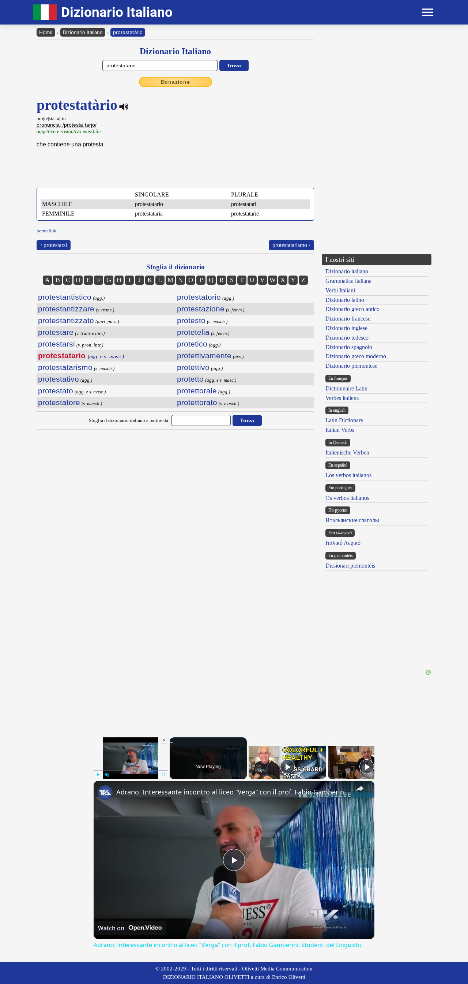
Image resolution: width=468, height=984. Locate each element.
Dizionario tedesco (347, 337)
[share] (359, 788)
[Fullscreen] (163, 774)
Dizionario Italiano (83, 32)
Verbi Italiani (340, 290)
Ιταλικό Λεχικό (343, 543)
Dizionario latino (344, 300)
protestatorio (199, 297)
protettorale (197, 390)
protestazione (200, 308)
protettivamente (204, 355)
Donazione (175, 82)
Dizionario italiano (346, 271)
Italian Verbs (339, 430)
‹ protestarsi (53, 245)
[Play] (98, 774)
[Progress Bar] (131, 770)
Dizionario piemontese (351, 366)
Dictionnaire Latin (346, 388)
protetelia (193, 332)
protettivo (193, 367)
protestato (55, 390)
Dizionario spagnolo (348, 347)
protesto (191, 320)
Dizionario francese (347, 318)
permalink (47, 230)
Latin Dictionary (344, 420)
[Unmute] (106, 774)
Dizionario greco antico (352, 309)
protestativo (58, 379)
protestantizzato (66, 320)
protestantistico (64, 297)
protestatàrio (128, 32)
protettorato (197, 402)
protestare (55, 332)
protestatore (59, 402)
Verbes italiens (342, 398)
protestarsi (56, 344)
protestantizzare (66, 308)
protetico (192, 344)
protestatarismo (65, 367)
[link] (105, 792)
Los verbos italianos (348, 475)
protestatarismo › (291, 245)
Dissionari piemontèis (350, 565)
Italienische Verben (347, 452)
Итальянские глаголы (352, 520)
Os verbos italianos (347, 498)
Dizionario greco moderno (355, 356)
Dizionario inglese (346, 328)
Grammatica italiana (348, 281)
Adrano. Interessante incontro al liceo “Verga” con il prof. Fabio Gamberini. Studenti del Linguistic (233, 791)
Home (46, 32)
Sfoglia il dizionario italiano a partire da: (129, 420)
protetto (190, 379)
